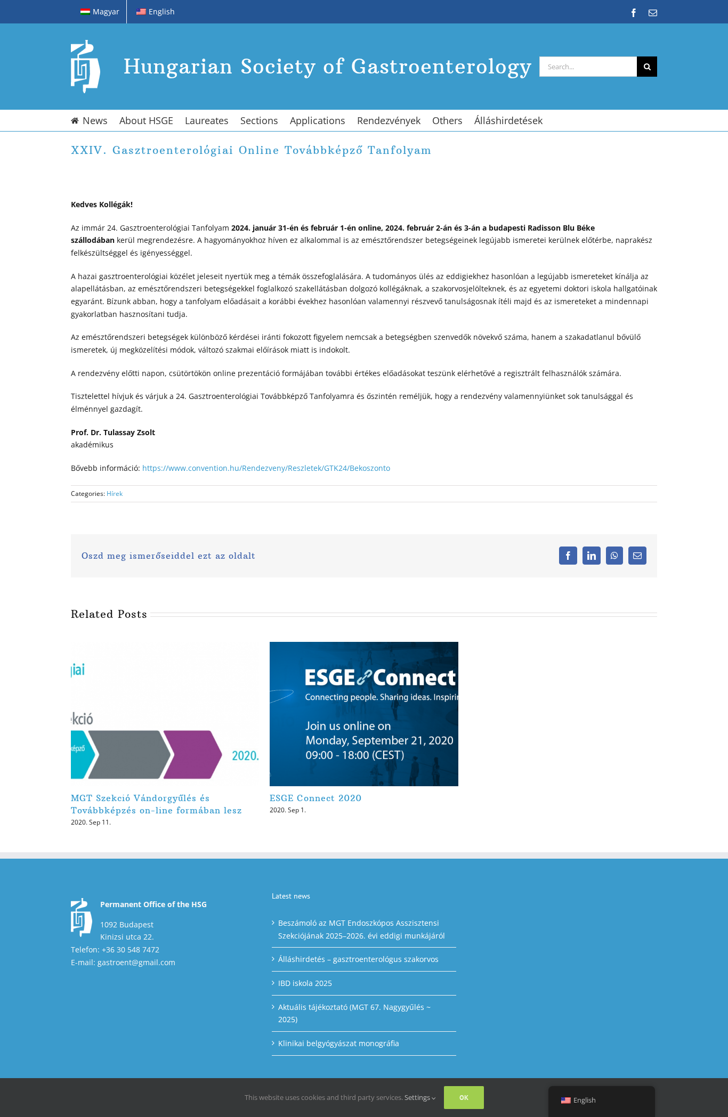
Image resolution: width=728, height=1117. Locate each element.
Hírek (115, 493)
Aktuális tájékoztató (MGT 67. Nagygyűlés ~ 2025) (354, 1013)
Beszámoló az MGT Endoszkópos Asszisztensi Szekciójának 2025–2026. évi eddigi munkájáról (361, 929)
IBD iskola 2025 (305, 983)
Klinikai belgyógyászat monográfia (338, 1043)
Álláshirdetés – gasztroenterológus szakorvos (358, 959)
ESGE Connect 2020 (316, 798)
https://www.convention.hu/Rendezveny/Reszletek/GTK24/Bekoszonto (266, 468)
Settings (418, 1097)
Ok (463, 1097)
